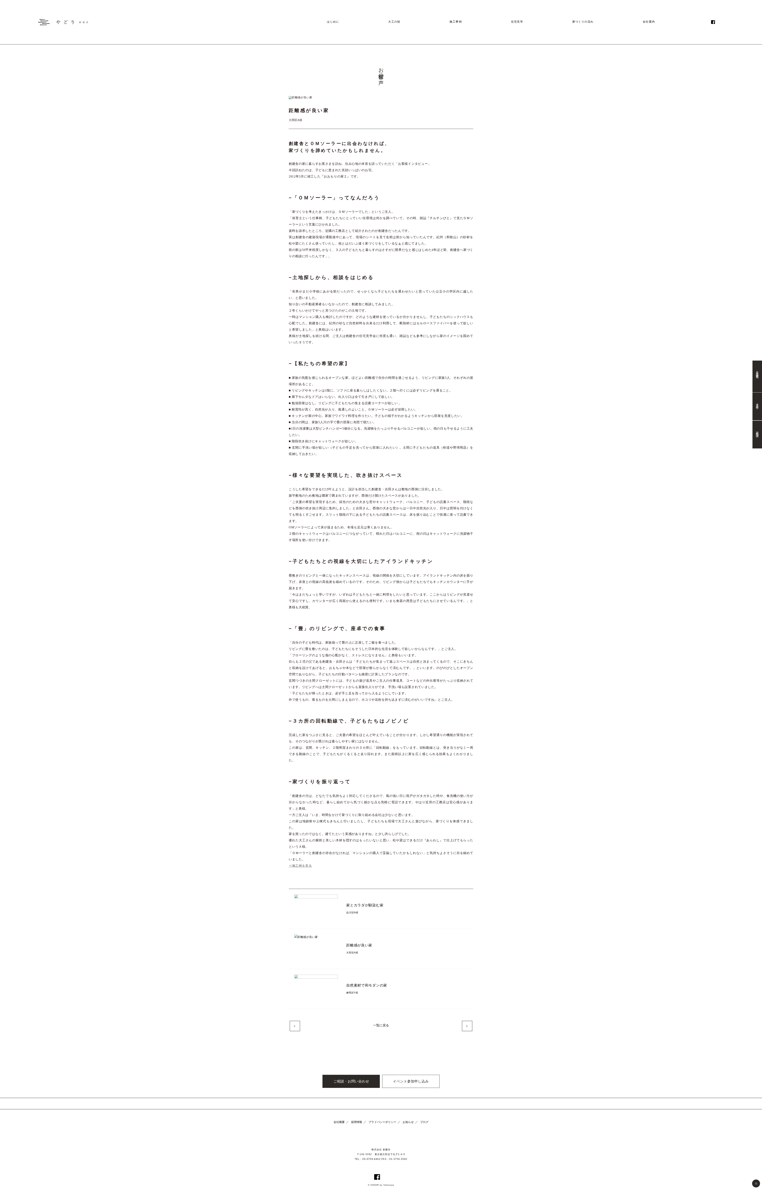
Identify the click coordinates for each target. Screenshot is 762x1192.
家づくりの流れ (583, 21)
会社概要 (339, 1122)
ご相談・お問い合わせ (351, 1081)
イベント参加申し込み (411, 1081)
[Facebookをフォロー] (713, 22)
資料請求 (757, 431)
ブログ (424, 1122)
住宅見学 (517, 21)
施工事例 (455, 21)
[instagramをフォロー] (720, 22)
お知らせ (408, 1122)
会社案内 (649, 21)
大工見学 (757, 403)
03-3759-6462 (371, 1159)
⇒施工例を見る (300, 865)
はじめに (333, 21)
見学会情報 (757, 372)
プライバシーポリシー (382, 1122)
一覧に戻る (381, 1025)
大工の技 (394, 21)
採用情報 (356, 1122)
